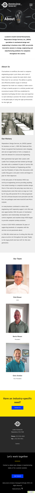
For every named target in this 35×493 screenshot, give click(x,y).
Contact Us (17, 407)
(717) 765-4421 (18, 438)
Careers (17, 443)
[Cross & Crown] (22, 488)
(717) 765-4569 (20, 436)
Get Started (17, 476)
